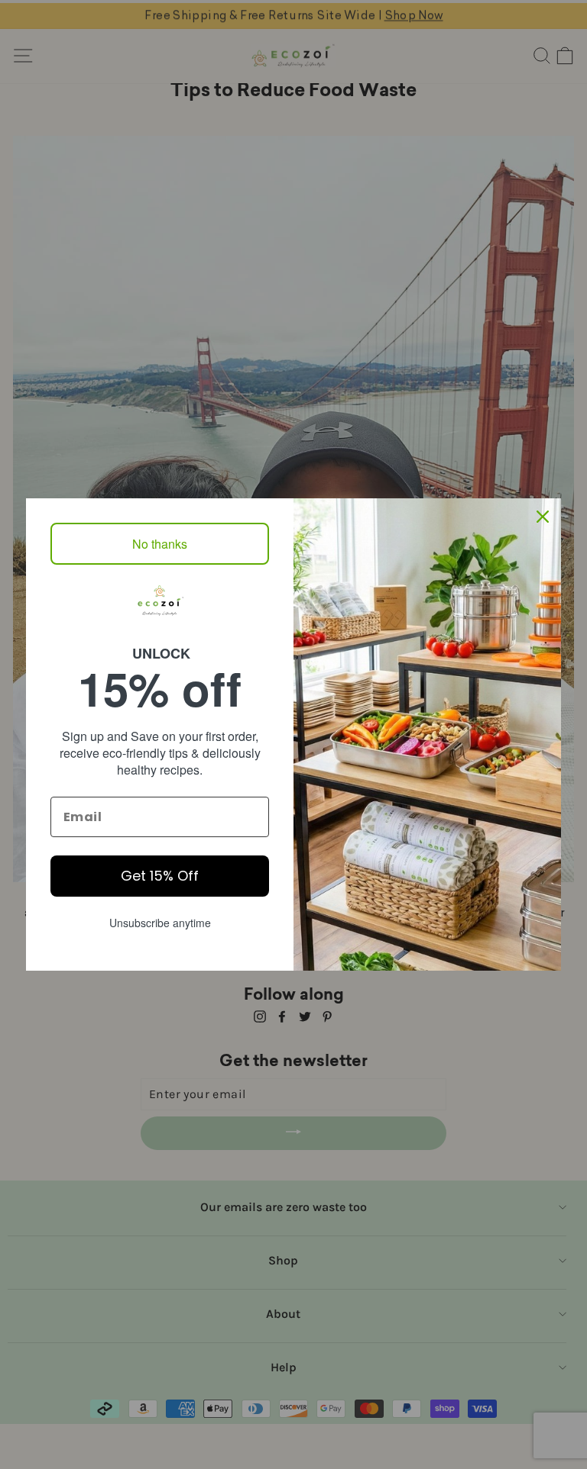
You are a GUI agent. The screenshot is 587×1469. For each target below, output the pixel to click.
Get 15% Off (160, 875)
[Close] (542, 516)
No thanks (159, 543)
